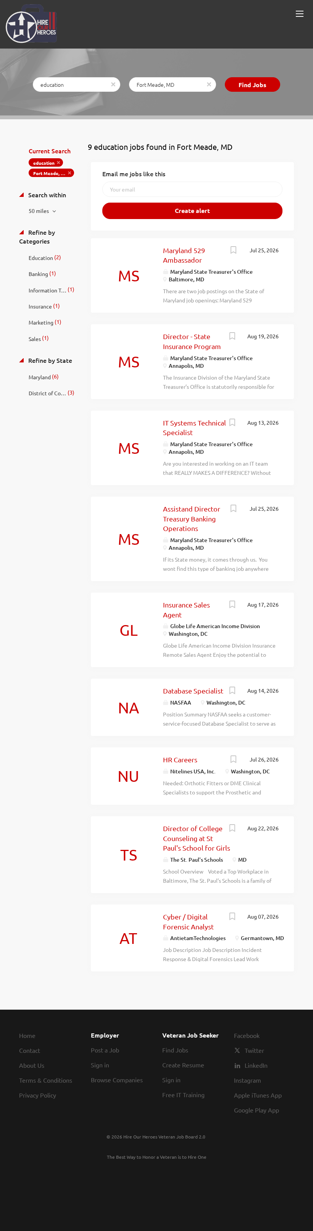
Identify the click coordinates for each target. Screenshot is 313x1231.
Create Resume (183, 1065)
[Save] (233, 250)
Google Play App (256, 1110)
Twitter (254, 1050)
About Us (31, 1065)
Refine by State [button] (49, 360)
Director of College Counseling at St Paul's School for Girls (196, 838)
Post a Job (105, 1050)
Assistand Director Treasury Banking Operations (191, 518)
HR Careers (180, 759)
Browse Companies (117, 1079)
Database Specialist (193, 691)
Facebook (247, 1035)
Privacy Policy (37, 1095)
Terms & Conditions (45, 1080)
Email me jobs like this (133, 173)
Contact (29, 1050)
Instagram (247, 1080)
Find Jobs (252, 85)
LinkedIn (256, 1065)
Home (27, 1035)
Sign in (100, 1065)
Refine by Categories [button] (37, 236)
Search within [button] (46, 194)
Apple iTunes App (258, 1095)
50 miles (39, 210)
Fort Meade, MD (50, 173)
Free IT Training (183, 1094)
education (44, 163)
